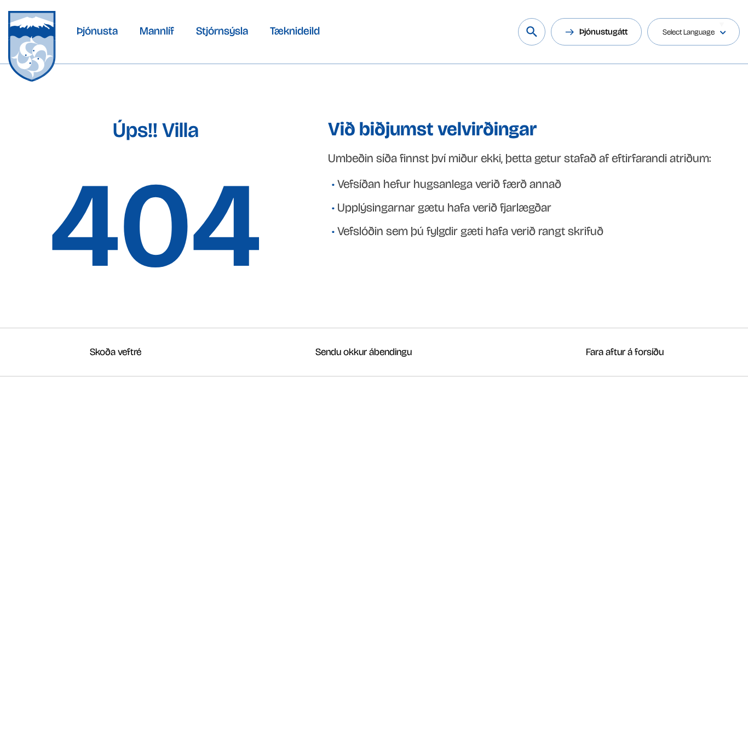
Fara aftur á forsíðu (625, 352)
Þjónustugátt (603, 31)
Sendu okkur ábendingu (363, 352)
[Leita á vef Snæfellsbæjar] (531, 31)
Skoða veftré (115, 352)
